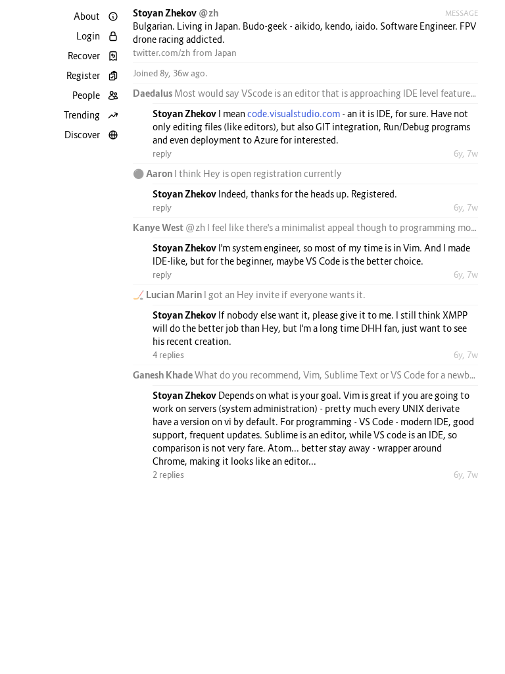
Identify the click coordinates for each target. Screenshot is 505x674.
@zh (208, 12)
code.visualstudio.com (293, 113)
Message (461, 13)
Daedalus (153, 93)
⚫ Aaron (153, 173)
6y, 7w (466, 153)
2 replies (168, 474)
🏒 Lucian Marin (168, 294)
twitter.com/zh (162, 52)
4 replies (168, 355)
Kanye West (159, 227)
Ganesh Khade (164, 374)
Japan (225, 52)
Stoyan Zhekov (166, 12)
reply (162, 153)
